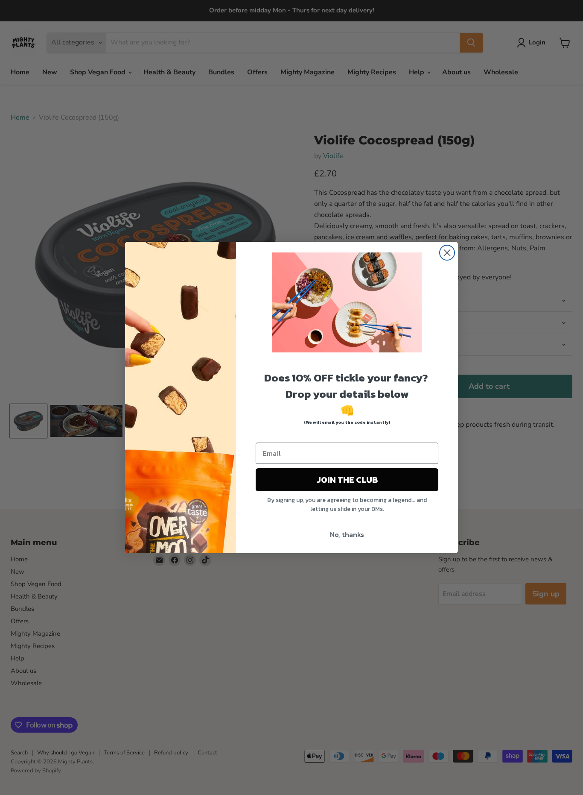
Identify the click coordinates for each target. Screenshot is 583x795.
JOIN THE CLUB (347, 479)
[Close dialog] (447, 252)
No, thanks (347, 534)
